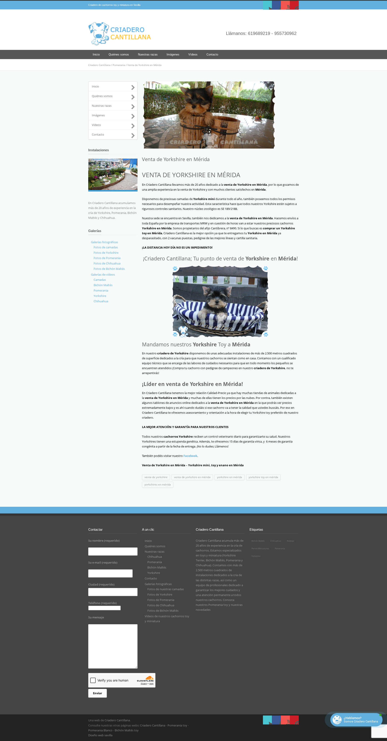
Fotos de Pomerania (160, 600)
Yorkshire (153, 573)
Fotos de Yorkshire (159, 594)
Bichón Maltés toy (127, 730)
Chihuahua (154, 557)
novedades (203, 610)
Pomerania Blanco (100, 730)
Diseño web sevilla (100, 735)
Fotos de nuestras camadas (165, 589)
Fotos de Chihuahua (160, 605)
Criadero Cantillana (99, 65)
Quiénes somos (119, 54)
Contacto (212, 54)
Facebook (276, 5)
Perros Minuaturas (260, 548)
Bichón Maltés (156, 567)
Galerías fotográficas (158, 584)
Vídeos (193, 54)
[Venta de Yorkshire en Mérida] (220, 115)
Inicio (96, 54)
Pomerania (119, 65)
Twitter (267, 5)
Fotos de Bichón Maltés (162, 611)
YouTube (285, 5)
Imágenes (173, 54)
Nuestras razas (148, 54)
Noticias (290, 540)
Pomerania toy (218, 605)
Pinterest (294, 5)
